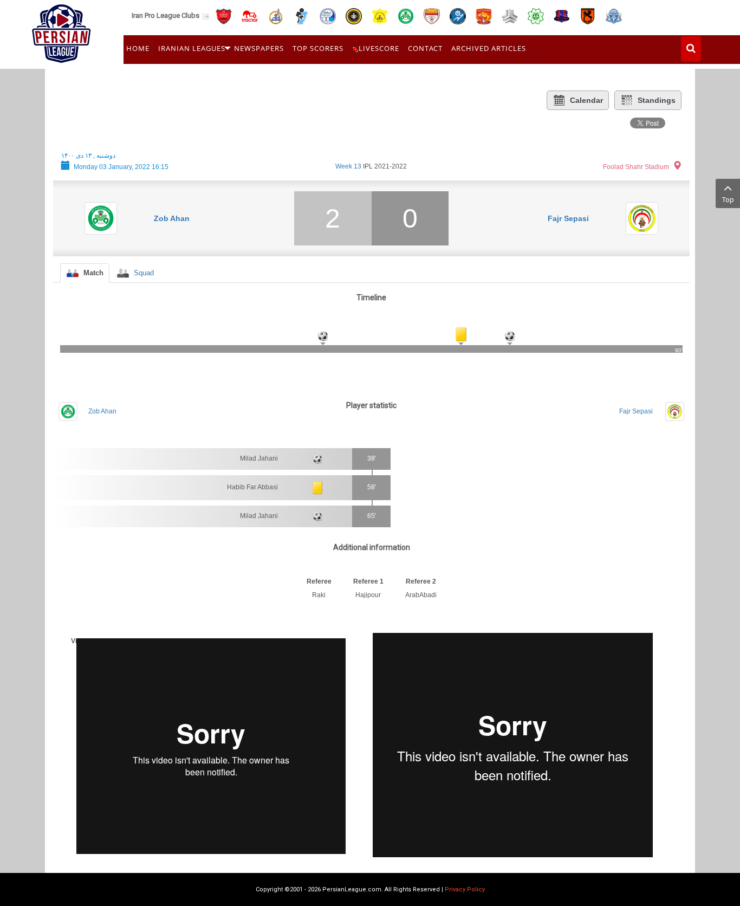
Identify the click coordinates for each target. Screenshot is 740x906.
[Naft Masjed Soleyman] (276, 15)
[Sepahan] (354, 15)
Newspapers (259, 48)
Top (728, 200)
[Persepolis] (224, 15)
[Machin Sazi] (536, 15)
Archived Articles (488, 48)
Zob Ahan (172, 218)
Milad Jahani (259, 458)
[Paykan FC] (302, 15)
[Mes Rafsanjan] (588, 15)
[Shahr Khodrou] (484, 15)
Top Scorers (318, 48)
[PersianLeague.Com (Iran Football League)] (61, 31)
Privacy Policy (465, 889)
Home (138, 48)
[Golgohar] (458, 15)
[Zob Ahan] (406, 15)
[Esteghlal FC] (328, 15)
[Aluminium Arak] (614, 15)
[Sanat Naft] (380, 15)
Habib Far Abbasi (252, 487)
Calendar (586, 100)
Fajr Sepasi (568, 218)
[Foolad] (432, 15)
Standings (657, 100)
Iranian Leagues (191, 48)
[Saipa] (510, 16)
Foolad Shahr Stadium (636, 167)
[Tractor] (250, 15)
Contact (425, 48)
